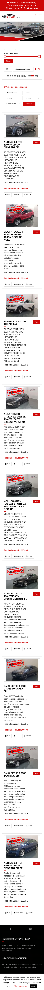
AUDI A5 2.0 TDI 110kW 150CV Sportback (13, 145)
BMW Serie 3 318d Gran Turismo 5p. (15, 689)
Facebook (10, 929)
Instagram (30, 929)
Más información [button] (20, 986)
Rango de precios (10, 50)
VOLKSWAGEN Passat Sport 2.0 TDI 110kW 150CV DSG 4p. (15, 505)
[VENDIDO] (22, 216)
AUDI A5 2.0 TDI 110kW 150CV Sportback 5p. (13, 866)
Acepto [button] (33, 986)
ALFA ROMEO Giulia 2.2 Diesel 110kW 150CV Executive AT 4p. (15, 418)
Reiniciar (29, 104)
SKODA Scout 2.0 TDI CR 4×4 (15, 323)
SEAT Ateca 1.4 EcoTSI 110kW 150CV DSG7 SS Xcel (13, 235)
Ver (36, 142)
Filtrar (8, 61)
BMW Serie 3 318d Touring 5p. (15, 774)
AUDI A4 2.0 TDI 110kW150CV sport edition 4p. (15, 596)
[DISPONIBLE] (22, 126)
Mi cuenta (33, 8)
